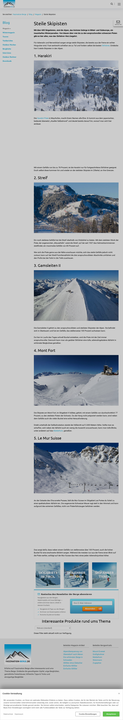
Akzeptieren (111, 714)
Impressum (19, 714)
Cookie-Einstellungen (88, 714)
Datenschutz (8, 714)
